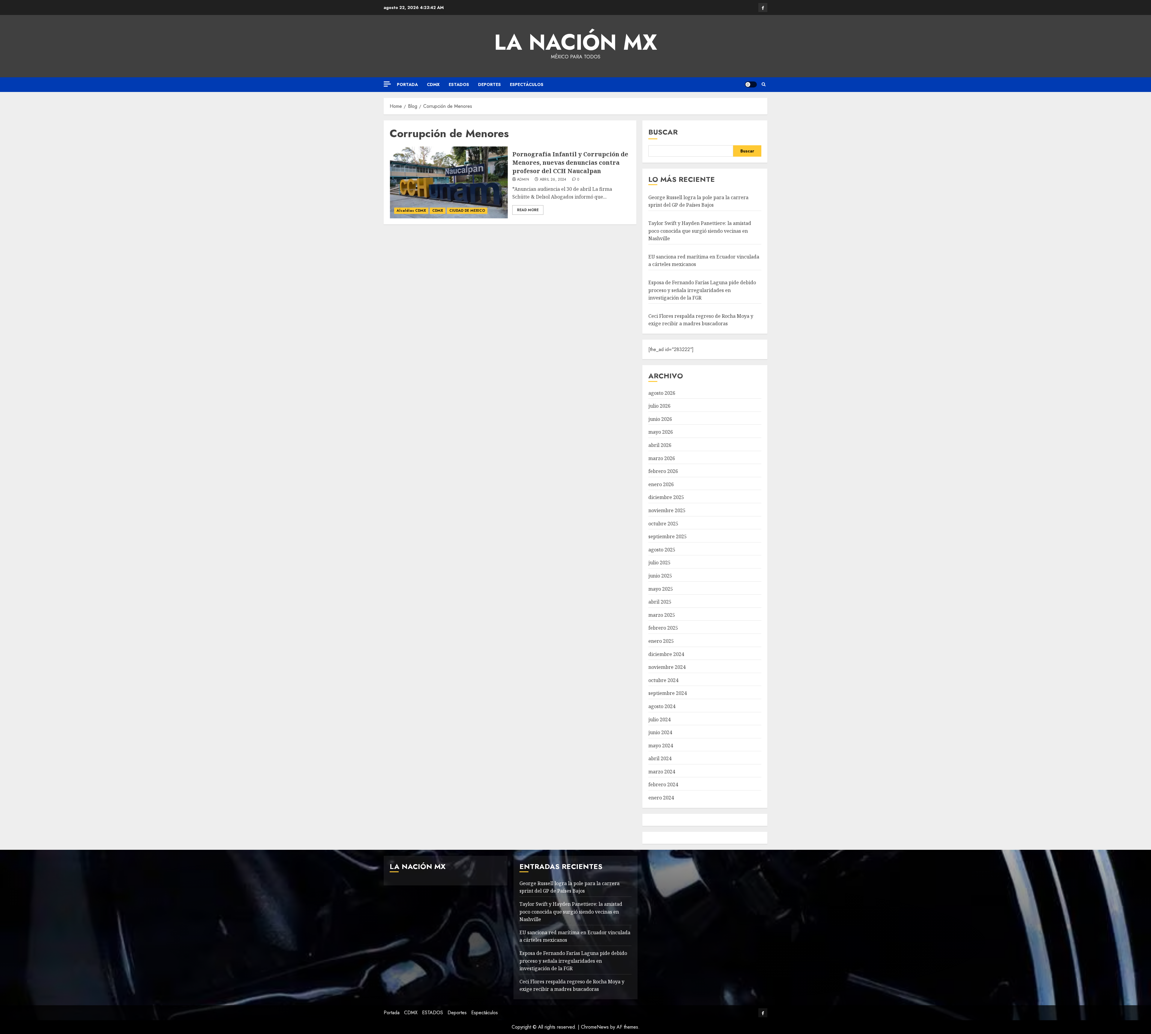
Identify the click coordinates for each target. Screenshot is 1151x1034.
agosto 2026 (661, 393)
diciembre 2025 (666, 497)
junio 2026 (660, 419)
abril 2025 (659, 601)
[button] (763, 84)
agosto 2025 (661, 549)
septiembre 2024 (667, 693)
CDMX (433, 84)
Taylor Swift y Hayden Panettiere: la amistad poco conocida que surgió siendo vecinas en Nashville (699, 231)
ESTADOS (459, 84)
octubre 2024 (663, 680)
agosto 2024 (661, 706)
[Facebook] (762, 7)
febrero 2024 (663, 784)
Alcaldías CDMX (411, 210)
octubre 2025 (663, 523)
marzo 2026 (661, 458)
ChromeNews (595, 1027)
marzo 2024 (661, 771)
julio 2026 (659, 406)
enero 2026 (661, 484)
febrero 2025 (663, 628)
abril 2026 (659, 445)
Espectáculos (526, 84)
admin (523, 179)
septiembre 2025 (667, 536)
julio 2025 (659, 562)
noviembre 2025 (667, 510)
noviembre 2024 (667, 667)
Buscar (663, 132)
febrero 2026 (663, 471)
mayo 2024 (660, 745)
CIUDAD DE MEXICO (467, 210)
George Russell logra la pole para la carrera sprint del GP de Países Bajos (698, 201)
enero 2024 (661, 797)
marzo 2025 (661, 615)
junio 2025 (660, 575)
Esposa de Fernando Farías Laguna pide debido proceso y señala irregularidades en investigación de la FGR (702, 290)
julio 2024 (659, 719)
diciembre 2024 (666, 654)
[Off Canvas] (387, 84)
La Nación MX (575, 42)
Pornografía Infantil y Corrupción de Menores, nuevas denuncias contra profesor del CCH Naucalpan (570, 162)
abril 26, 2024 (553, 179)
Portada (407, 84)
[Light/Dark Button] (751, 84)
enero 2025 (661, 641)
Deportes (489, 84)
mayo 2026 (660, 432)
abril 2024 (659, 758)
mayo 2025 (660, 589)
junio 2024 (660, 732)
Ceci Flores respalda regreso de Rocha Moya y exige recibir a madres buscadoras (571, 985)
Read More (528, 210)
